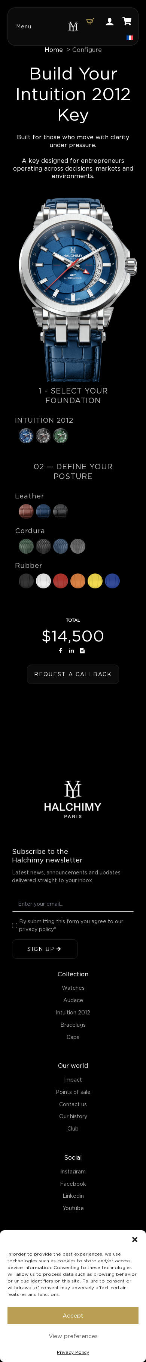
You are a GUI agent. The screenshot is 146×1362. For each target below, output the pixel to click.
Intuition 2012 (73, 1013)
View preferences (73, 1336)
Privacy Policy (73, 1352)
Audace (73, 1000)
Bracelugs (73, 1025)
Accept (73, 1315)
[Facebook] (60, 650)
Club (73, 1129)
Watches (73, 988)
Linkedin (73, 1196)
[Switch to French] (130, 37)
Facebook (73, 1184)
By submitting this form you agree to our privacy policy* (71, 925)
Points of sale (73, 1092)
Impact (73, 1080)
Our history (73, 1116)
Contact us (73, 1104)
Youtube (73, 1208)
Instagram (73, 1172)
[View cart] (90, 21)
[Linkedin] (71, 650)
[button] (135, 1239)
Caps (73, 1037)
